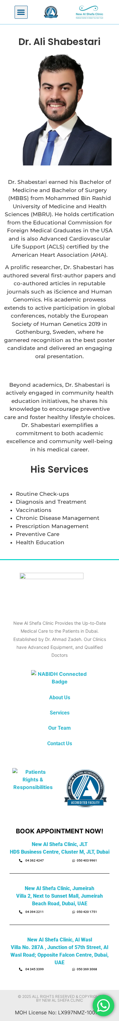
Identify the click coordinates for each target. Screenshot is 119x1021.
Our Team (59, 728)
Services (59, 713)
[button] (21, 12)
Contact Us (59, 743)
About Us (59, 698)
